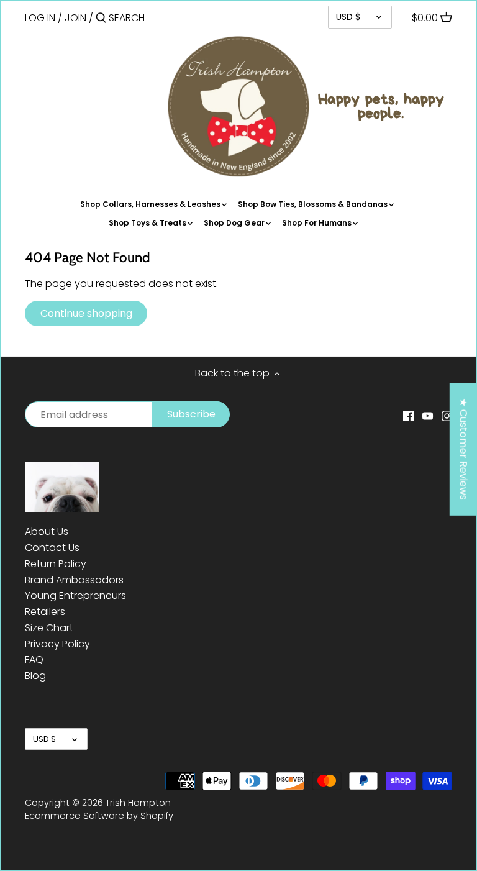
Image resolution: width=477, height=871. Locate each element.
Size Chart (49, 628)
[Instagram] (447, 415)
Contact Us (52, 547)
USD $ (348, 17)
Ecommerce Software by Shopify (99, 815)
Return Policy (55, 564)
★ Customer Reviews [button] (464, 449)
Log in (40, 18)
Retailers (45, 611)
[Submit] (101, 18)
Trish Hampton (138, 802)
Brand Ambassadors (74, 580)
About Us (46, 531)
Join (75, 18)
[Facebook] (408, 415)
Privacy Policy (57, 644)
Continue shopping (86, 313)
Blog (35, 675)
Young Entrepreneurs (75, 595)
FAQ (34, 659)
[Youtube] (427, 415)
